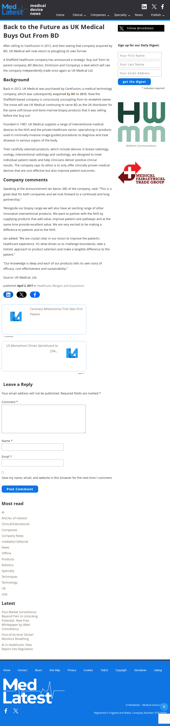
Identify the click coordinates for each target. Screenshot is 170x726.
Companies (98, 15)
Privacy (72, 670)
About (38, 670)
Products (8, 559)
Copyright (121, 670)
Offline (6, 553)
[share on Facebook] (35, 295)
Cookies (88, 670)
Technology (9, 582)
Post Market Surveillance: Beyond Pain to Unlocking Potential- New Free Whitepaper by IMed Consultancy (20, 620)
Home (60, 15)
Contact (22, 670)
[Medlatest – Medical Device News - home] (15, 9)
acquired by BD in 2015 (69, 94)
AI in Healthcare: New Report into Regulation (17, 647)
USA (4, 594)
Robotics (8, 565)
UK (4, 588)
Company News (13, 536)
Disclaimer (140, 670)
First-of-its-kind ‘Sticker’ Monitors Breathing (18, 637)
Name (7, 441)
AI (3, 512)
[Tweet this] (22, 295)
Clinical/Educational (15, 524)
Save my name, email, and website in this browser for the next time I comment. (57, 478)
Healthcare (44, 286)
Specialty (120, 15)
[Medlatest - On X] (154, 6)
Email (7, 457)
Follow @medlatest (140, 28)
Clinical (77, 15)
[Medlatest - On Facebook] (162, 6)
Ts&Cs (104, 670)
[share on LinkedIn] (8, 295)
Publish (156, 15)
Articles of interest (14, 518)
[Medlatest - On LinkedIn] (144, 6)
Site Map (54, 670)
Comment (10, 402)
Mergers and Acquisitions (68, 286)
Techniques (9, 577)
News (139, 15)
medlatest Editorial (15, 542)
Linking (158, 670)
